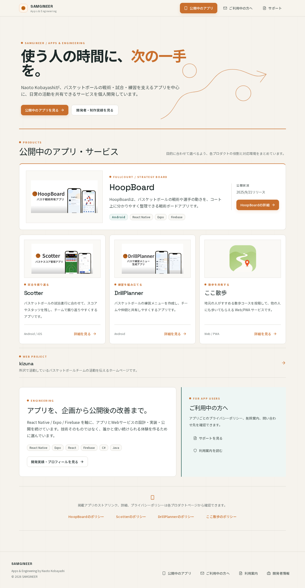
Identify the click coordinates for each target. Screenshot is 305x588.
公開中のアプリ (201, 8)
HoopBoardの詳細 (254, 205)
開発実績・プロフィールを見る (54, 461)
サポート (275, 8)
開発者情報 (281, 573)
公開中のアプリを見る (42, 110)
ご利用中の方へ (241, 8)
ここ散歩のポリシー (221, 516)
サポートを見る (211, 438)
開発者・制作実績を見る (94, 110)
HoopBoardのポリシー (86, 516)
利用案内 (251, 573)
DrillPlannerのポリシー (176, 516)
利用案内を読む (211, 450)
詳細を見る (82, 333)
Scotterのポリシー (131, 516)
